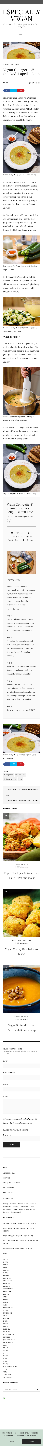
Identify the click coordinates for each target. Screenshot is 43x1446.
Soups (5, 1361)
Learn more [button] (31, 1436)
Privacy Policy (9, 1188)
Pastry (5, 1324)
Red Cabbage (8, 1342)
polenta (6, 1329)
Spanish (6, 1364)
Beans (5, 1265)
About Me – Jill (9, 1173)
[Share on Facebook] (6, 90)
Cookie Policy (8, 1193)
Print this (29, 540)
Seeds (5, 1356)
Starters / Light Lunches (11, 64)
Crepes (6, 1294)
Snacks (14, 940)
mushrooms (7, 1313)
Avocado (6, 1259)
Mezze (5, 1310)
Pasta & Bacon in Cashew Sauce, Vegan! (18, 1236)
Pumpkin (6, 1337)
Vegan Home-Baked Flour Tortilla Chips (22, 800)
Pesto (5, 1326)
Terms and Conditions (11, 1183)
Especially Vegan (21, 15)
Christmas (7, 1283)
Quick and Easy (10, 779)
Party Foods (7, 1209)
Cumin (5, 1297)
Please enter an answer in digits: (15, 1130)
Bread (5, 1267)
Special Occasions (10, 1366)
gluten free (8, 1308)
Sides (15, 1209)
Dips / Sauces (29, 1204)
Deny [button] (12, 1442)
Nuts (5, 1316)
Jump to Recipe (34, 83)
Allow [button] (31, 1442)
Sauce (5, 1353)
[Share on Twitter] (13, 90)
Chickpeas (7, 1278)
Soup (20, 779)
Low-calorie (20, 775)
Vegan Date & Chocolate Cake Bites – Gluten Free (22, 792)
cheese (6, 1275)
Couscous (7, 1291)
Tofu (5, 1372)
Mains (33, 1206)
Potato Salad (8, 1334)
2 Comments (24, 867)
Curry (5, 1299)
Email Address (9, 1073)
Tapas (5, 1369)
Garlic (5, 1305)
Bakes (5, 1262)
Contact (6, 1178)
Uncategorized (16, 1212)
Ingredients (24, 1206)
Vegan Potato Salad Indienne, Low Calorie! (19, 1223)
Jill (7, 83)
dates (5, 1302)
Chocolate (7, 1281)
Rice (5, 1345)
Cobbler (6, 1286)
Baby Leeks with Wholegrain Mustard (17, 1248)
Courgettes (8, 775)
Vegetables (7, 1377)
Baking (5, 1204)
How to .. (16, 1206)
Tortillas (7, 1374)
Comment (6, 1096)
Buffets (6, 1270)
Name (5, 1061)
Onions (6, 1318)
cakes (5, 1273)
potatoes (6, 1332)
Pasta (5, 1321)
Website (6, 1084)
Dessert (20, 1204)
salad (5, 1348)
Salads (5, 1350)
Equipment (7, 1206)
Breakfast (13, 1204)
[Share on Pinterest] (20, 90)
